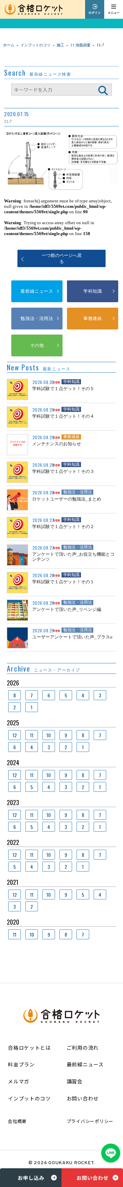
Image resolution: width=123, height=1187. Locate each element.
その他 (37, 345)
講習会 (75, 1081)
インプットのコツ (29, 1098)
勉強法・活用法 (36, 318)
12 (15, 735)
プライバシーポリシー (90, 1121)
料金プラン (21, 1064)
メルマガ (18, 1081)
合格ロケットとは (29, 1047)
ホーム (8, 45)
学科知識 (92, 291)
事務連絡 (92, 318)
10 (48, 735)
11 (31, 735)
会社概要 (17, 1121)
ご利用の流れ (83, 1047)
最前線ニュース (36, 291)
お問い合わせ (83, 1098)
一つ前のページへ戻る (62, 258)
